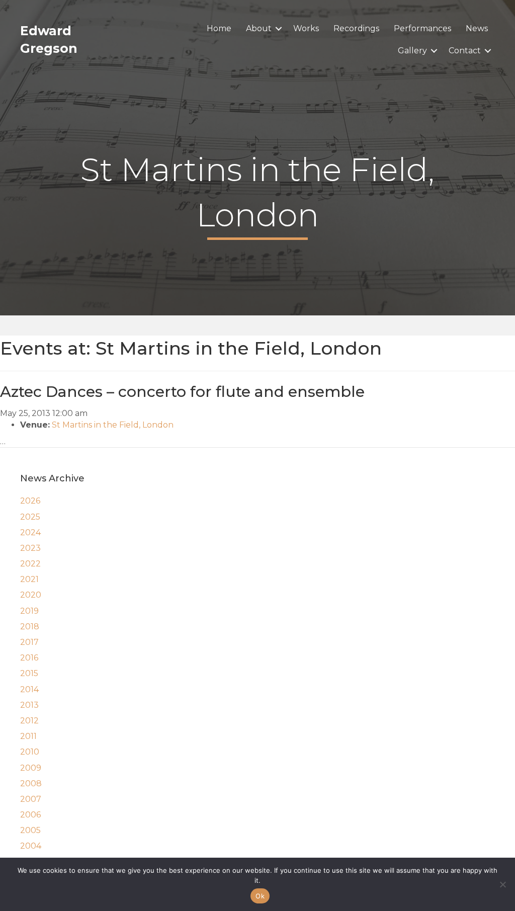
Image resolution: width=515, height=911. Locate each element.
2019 (29, 611)
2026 (30, 501)
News (477, 28)
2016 (29, 657)
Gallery (412, 50)
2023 (30, 548)
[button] (279, 29)
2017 (29, 642)
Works (306, 28)
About (259, 28)
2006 (30, 814)
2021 (29, 579)
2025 (30, 517)
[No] (502, 884)
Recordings (356, 28)
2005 (30, 830)
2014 (29, 689)
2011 (28, 736)
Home (219, 28)
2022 (30, 563)
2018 (29, 626)
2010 (29, 752)
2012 (29, 720)
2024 (30, 532)
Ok (260, 896)
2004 (30, 846)
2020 (30, 595)
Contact (465, 50)
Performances (422, 28)
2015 (29, 673)
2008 (31, 783)
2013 (29, 705)
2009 (30, 768)
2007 (30, 799)
